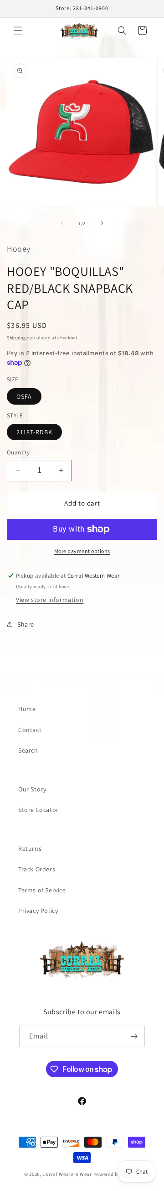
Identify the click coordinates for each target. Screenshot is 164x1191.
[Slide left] (62, 223)
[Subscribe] (134, 1036)
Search (28, 750)
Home (27, 709)
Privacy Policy (38, 910)
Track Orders (36, 869)
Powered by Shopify (116, 1174)
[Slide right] (102, 223)
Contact (29, 730)
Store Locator (38, 810)
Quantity (18, 452)
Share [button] (25, 624)
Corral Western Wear (67, 1174)
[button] (18, 31)
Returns (29, 848)
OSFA (24, 396)
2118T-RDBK (34, 432)
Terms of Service (42, 890)
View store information (49, 600)
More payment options (82, 551)
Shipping (16, 338)
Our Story (32, 789)
